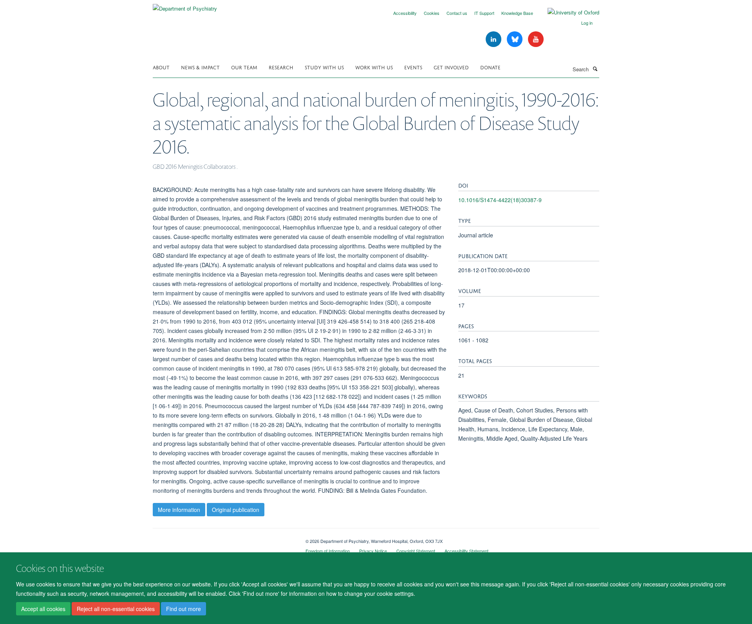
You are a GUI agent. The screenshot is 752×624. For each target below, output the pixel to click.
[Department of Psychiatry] (185, 5)
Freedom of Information (328, 551)
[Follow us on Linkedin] (494, 39)
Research (281, 67)
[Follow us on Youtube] (536, 39)
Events (413, 67)
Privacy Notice (373, 551)
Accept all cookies (43, 609)
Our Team (244, 67)
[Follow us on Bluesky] (515, 39)
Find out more (183, 609)
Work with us (374, 67)
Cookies (431, 13)
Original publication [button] (235, 510)
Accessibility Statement (466, 551)
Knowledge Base (517, 13)
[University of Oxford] (567, 12)
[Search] (595, 68)
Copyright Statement (415, 551)
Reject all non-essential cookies (116, 609)
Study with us (324, 67)
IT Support (484, 13)
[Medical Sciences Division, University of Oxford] (223, 538)
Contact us (456, 13)
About (161, 67)
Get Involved (451, 67)
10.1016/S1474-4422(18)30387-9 (500, 200)
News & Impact (200, 67)
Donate (490, 67)
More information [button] (179, 510)
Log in (587, 23)
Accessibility (405, 13)
